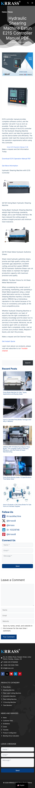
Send (17, 566)
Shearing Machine (8, 690)
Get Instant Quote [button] (8, 341)
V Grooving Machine (9, 702)
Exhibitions (6, 723)
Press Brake (7, 687)
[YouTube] (11, 674)
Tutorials (5, 730)
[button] (28, 3)
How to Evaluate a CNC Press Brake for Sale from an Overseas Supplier (17, 505)
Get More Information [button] (10, 166)
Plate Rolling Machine (10, 699)
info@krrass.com (8, 668)
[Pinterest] (20, 674)
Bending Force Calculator (11, 736)
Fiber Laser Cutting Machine (12, 693)
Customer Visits (8, 720)
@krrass (10, 525)
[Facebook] (2, 674)
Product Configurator (9, 733)
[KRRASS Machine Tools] (10, 3)
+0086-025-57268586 (10, 662)
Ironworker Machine (9, 696)
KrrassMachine (14, 516)
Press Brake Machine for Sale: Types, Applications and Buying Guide (15, 393)
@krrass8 (11, 521)
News (10, 12)
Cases (5, 727)
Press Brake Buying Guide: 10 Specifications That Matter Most (17, 478)
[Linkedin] (15, 674)
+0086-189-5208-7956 (10, 665)
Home (4, 12)
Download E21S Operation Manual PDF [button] (16, 159)
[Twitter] (7, 674)
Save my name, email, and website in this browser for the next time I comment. (17, 628)
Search (28, 363)
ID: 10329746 (13, 530)
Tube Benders (7, 705)
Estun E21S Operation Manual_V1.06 (17, 147)
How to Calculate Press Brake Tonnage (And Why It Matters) (17, 420)
